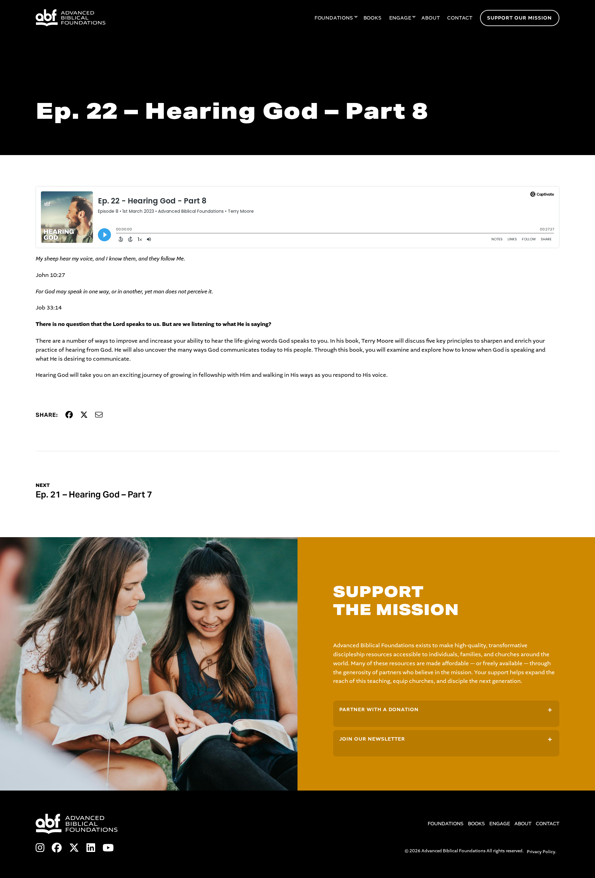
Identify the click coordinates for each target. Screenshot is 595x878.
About (430, 18)
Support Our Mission (519, 18)
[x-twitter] (74, 848)
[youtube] (108, 848)
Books (373, 18)
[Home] (123, 17)
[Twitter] (84, 415)
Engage (400, 18)
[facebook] (57, 848)
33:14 (54, 307)
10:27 (57, 275)
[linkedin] (90, 848)
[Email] (99, 415)
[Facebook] (69, 415)
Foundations (334, 18)
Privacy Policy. (541, 852)
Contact (460, 18)
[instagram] (40, 848)
